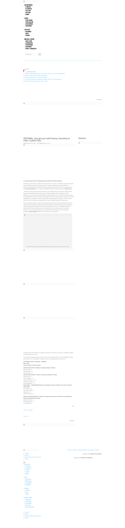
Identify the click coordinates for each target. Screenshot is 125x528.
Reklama (26, 455)
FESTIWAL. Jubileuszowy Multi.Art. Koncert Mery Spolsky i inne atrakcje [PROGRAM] (44, 73)
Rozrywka (28, 47)
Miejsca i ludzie (29, 39)
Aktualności (28, 5)
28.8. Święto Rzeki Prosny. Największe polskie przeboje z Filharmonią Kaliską (42, 79)
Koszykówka (29, 24)
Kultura (28, 12)
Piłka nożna (28, 20)
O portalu (26, 453)
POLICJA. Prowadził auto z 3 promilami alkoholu (35, 77)
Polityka (28, 11)
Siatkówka (28, 26)
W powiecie (28, 9)
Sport (26, 18)
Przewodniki (29, 45)
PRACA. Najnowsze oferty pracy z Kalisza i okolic (36, 81)
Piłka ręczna (29, 22)
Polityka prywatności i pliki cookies (32, 457)
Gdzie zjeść (28, 41)
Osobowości (29, 43)
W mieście (28, 7)
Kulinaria (28, 31)
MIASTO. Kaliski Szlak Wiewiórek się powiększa (35, 75)
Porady (27, 35)
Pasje (27, 33)
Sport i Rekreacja (30, 49)
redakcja (34, 143)
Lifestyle (27, 29)
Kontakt (26, 459)
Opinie (27, 14)
